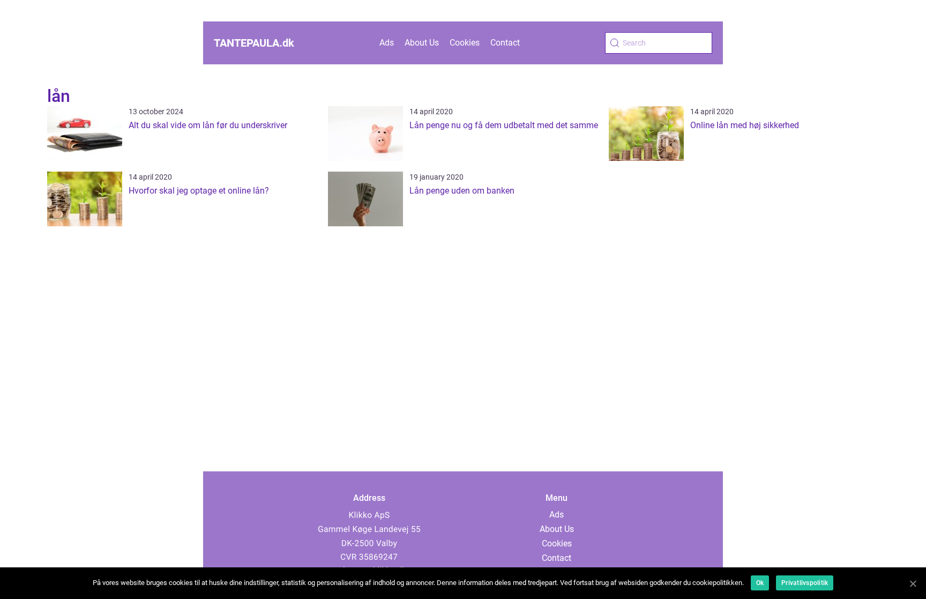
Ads (386, 43)
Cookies (465, 43)
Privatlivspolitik (804, 583)
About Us (422, 43)
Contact (505, 43)
